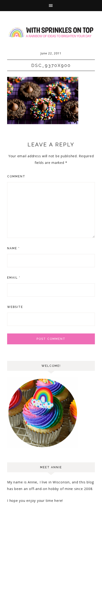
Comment (16, 176)
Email (13, 277)
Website (15, 307)
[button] (51, 5)
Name (13, 248)
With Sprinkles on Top (51, 32)
